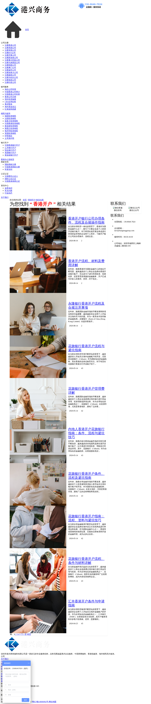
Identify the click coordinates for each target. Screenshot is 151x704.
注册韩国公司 (10, 65)
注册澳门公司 (10, 68)
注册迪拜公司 (10, 70)
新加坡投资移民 (11, 126)
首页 (27, 30)
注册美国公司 (10, 48)
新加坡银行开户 (11, 155)
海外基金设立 (10, 107)
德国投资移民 (10, 116)
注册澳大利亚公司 (12, 60)
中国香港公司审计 (12, 92)
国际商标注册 (10, 164)
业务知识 (8, 188)
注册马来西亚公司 (12, 63)
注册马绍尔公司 (11, 77)
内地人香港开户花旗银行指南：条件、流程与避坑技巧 (86, 433)
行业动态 (8, 193)
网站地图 (52, 702)
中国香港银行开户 (12, 145)
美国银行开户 (10, 153)
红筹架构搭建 (10, 109)
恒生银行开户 (10, 150)
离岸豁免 (8, 104)
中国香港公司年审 (12, 94)
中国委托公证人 (11, 176)
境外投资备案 (10, 99)
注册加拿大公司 (11, 72)
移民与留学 (5, 113)
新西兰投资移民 (11, 128)
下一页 (24, 634)
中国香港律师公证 (12, 181)
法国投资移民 (10, 118)
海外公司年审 (10, 89)
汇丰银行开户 (10, 148)
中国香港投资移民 (12, 123)
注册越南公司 (10, 75)
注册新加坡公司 (11, 58)
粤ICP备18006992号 (40, 702)
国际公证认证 (10, 179)
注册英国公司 (10, 50)
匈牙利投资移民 (11, 131)
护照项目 (8, 136)
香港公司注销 (10, 97)
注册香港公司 (10, 45)
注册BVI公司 (10, 53)
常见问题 (8, 191)
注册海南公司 (10, 80)
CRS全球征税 (10, 102)
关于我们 (4, 197)
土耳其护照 (9, 138)
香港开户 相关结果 (36, 200)
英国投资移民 (10, 133)
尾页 (29, 634)
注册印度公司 (10, 82)
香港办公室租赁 (7, 159)
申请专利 (8, 169)
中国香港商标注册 (12, 167)
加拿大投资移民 (11, 121)
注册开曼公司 (10, 55)
